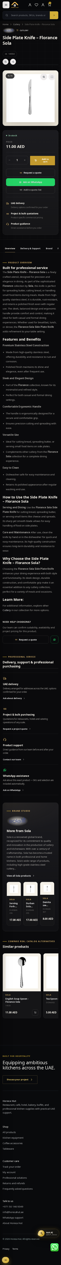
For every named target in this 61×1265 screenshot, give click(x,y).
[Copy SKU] (5, 62)
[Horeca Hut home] (18, 5)
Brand (49, 248)
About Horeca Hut (12, 1222)
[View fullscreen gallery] (51, 76)
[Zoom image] (43, 76)
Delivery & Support (30, 248)
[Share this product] (13, 62)
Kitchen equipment (13, 1137)
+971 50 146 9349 (13, 1206)
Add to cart (45, 160)
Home (6, 24)
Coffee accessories (13, 1143)
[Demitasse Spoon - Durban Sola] (47, 888)
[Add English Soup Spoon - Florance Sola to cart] (35, 1012)
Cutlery (16, 24)
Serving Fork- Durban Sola (13, 908)
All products (9, 1132)
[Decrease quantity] (9, 160)
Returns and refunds (14, 1183)
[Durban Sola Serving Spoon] (30, 889)
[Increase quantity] (24, 160)
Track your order (12, 1166)
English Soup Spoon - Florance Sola (16, 1000)
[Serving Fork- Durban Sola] (14, 889)
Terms (15, 1248)
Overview (10, 248)
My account (9, 1172)
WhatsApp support (13, 1217)
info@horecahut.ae (13, 1211)
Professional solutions (15, 1177)
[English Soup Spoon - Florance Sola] (22, 972)
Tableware (8, 1148)
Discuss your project (17, 1079)
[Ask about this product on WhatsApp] (54, 639)
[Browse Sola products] (9, 30)
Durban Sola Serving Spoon (30, 908)
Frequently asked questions (18, 1188)
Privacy (6, 1248)
